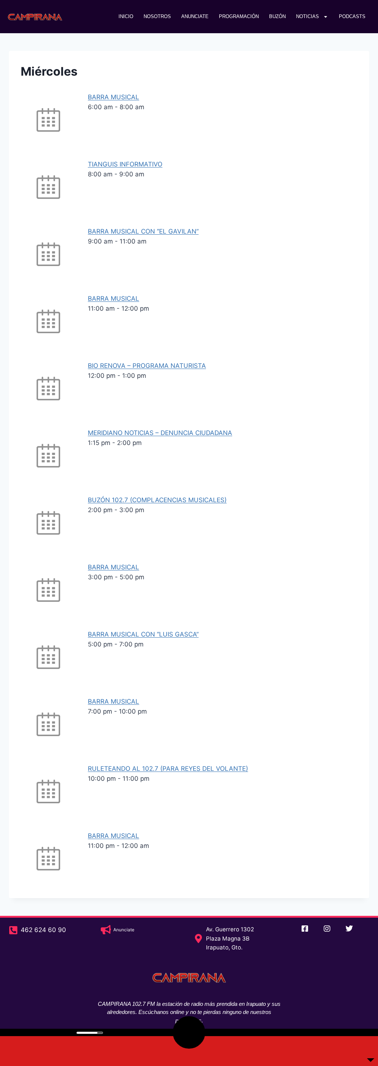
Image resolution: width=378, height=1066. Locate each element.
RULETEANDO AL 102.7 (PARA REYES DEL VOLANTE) (168, 768)
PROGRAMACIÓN (239, 16)
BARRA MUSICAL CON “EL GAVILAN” (143, 231)
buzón (277, 16)
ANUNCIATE (195, 16)
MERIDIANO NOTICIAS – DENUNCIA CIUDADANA (160, 433)
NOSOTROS (157, 16)
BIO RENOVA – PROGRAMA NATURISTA (147, 365)
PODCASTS (352, 16)
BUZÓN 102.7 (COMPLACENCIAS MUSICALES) (157, 500)
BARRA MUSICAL (113, 97)
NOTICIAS (307, 16)
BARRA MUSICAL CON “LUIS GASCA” (143, 634)
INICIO (125, 16)
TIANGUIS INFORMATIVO (125, 164)
